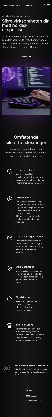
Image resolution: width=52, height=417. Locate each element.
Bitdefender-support (34, 400)
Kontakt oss (26, 56)
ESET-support (31, 396)
